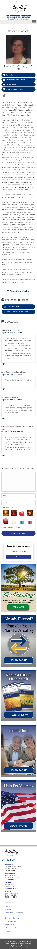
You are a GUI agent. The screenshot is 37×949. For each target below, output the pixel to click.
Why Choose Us (10, 928)
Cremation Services (12, 918)
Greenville (8, 891)
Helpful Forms (10, 909)
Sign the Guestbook (12, 84)
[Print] (4, 95)
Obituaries (8, 931)
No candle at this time (12, 528)
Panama (8, 882)
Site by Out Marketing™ (19, 946)
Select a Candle (8, 508)
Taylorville (9, 865)
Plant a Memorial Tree (14, 89)
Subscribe (18, 556)
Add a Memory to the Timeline (15, 79)
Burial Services (10, 921)
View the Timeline (13, 307)
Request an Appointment (14, 913)
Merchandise (9, 925)
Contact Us (15, 2)
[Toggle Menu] (34, 21)
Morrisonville (10, 873)
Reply (3, 364)
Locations (22, 2)
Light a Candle (10, 75)
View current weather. (19, 291)
